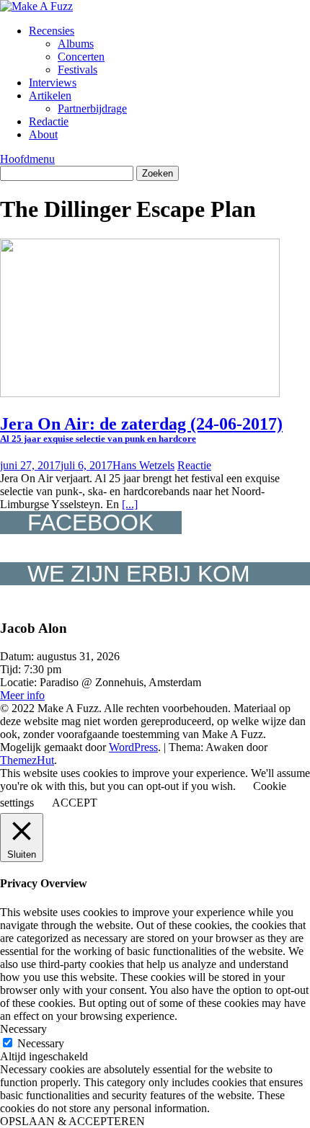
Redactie (48, 121)
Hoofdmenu (27, 159)
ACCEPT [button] (74, 802)
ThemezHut (27, 760)
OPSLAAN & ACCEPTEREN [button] (72, 1121)
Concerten (81, 56)
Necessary (40, 1043)
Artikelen (50, 95)
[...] (130, 504)
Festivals (77, 69)
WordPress (133, 747)
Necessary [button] (23, 1029)
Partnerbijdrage (92, 108)
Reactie (194, 465)
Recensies (51, 31)
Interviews (52, 82)
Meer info (22, 695)
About (43, 134)
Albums (76, 43)
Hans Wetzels (143, 465)
